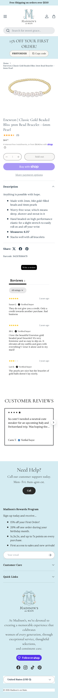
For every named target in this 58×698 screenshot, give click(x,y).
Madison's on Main (18, 690)
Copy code (40, 53)
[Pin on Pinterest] (27, 249)
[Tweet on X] (14, 249)
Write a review (29, 267)
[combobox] (29, 30)
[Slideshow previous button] (4, 422)
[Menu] (5, 16)
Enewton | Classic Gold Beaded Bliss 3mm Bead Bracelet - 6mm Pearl (28, 66)
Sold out (39, 156)
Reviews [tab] (17, 280)
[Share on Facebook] (20, 249)
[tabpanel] (29, 332)
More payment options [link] (29, 174)
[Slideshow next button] (53, 422)
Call (29, 490)
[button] (53, 16)
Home (6, 63)
